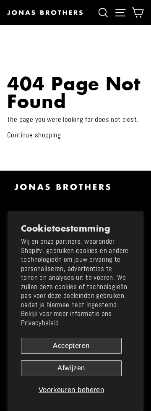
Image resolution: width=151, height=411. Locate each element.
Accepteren (71, 346)
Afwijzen (71, 368)
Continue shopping (34, 135)
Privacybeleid (40, 323)
